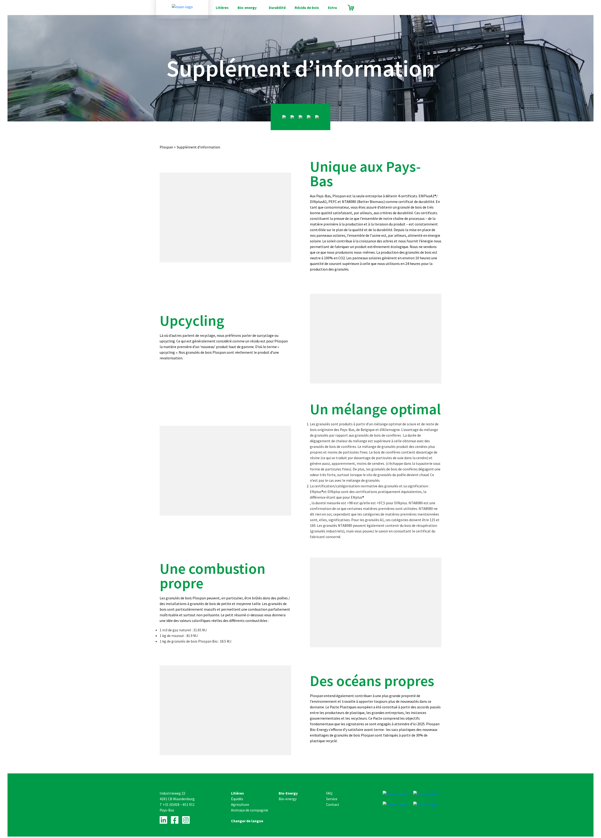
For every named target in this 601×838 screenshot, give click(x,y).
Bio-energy (247, 7)
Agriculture (240, 804)
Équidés (237, 798)
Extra (332, 7)
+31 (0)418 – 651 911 (179, 804)
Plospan (166, 147)
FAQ (329, 793)
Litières (222, 7)
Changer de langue (247, 821)
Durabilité (277, 7)
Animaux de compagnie (249, 810)
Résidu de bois (307, 7)
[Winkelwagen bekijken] (351, 7)
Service (331, 798)
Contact (332, 804)
